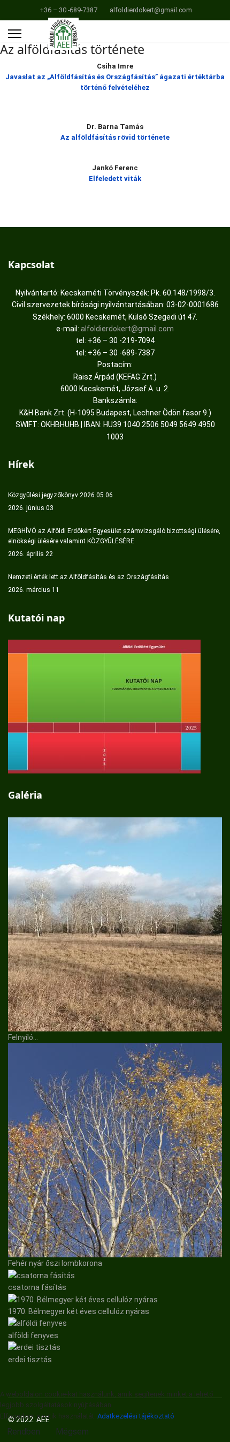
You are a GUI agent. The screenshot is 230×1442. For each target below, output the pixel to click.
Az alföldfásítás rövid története (115, 137)
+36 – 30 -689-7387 (68, 10)
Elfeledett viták (115, 178)
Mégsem (72, 1431)
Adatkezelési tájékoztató (135, 1416)
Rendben (23, 1431)
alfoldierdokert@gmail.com (151, 10)
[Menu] (14, 33)
